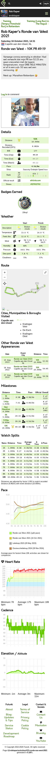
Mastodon (41, 725)
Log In (46, 3)
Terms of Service (25, 711)
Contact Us (41, 716)
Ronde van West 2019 (23, 374)
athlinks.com (35, 180)
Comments (11, 86)
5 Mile (6, 420)
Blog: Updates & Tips (9, 717)
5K (6, 415)
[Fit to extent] (4, 283)
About (9, 709)
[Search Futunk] (9, 4)
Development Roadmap (11, 735)
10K (35, 139)
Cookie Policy (25, 727)
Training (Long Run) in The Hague (38, 22)
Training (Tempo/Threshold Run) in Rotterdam (10, 24)
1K (6, 396)
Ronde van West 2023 (23, 359)
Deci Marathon (6, 408)
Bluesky (41, 733)
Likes (5, 88)
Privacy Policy (25, 719)
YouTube (41, 740)
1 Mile (6, 402)
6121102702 (35, 184)
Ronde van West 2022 (23, 366)
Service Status (9, 727)
